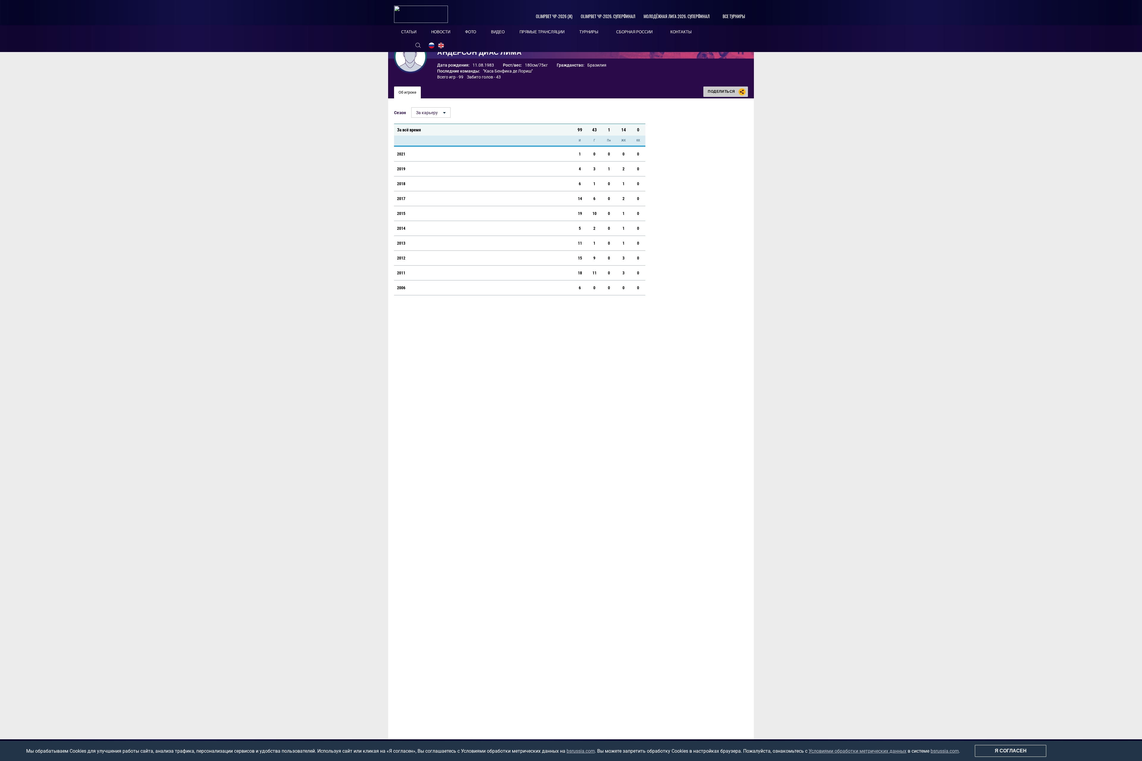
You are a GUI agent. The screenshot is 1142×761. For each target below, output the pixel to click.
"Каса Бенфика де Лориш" (508, 71)
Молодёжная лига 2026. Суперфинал (677, 16)
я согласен (1011, 750)
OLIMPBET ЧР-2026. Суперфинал (608, 16)
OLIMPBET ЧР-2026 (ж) (554, 16)
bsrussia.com (581, 751)
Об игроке (407, 92)
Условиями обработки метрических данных (857, 751)
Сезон (400, 112)
